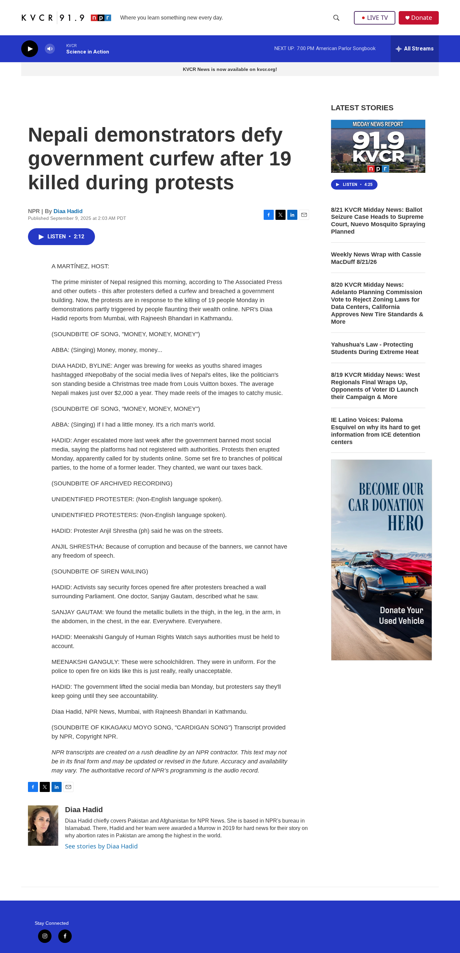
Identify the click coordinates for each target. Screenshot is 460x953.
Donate (421, 17)
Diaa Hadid (68, 211)
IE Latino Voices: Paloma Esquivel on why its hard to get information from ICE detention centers (375, 430)
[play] (29, 49)
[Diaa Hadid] (43, 825)
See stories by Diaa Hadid (101, 846)
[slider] (61, 48)
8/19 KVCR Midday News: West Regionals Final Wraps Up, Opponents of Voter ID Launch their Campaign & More (375, 385)
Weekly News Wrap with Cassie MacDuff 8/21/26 (376, 258)
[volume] (50, 48)
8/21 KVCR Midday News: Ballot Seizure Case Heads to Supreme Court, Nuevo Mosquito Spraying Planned (378, 220)
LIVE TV (377, 17)
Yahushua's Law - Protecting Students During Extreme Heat (375, 348)
